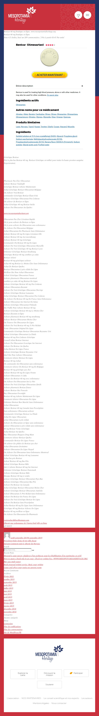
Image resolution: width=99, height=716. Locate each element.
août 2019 (8, 585)
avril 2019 (8, 597)
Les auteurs (86, 698)
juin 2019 (8, 591)
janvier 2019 (9, 606)
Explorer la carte (23, 674)
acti (12, 537)
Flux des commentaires (13, 629)
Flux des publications (12, 626)
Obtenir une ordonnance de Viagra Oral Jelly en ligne (25, 523)
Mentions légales (41, 703)
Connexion (8, 623)
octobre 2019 (9, 579)
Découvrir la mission (49, 674)
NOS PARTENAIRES (31, 698)
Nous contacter (58, 703)
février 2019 (9, 603)
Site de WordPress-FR (12, 632)
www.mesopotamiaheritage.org (16, 213)
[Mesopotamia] (22, 15)
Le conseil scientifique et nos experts (61, 698)
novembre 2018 (10, 611)
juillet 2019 (8, 588)
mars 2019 (8, 600)
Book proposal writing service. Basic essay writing (23, 564)
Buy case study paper (12, 561)
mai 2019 (8, 594)
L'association (13, 698)
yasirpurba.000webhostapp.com (16, 520)
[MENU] (87, 15)
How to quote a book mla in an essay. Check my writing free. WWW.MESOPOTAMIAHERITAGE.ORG (46, 558)
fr (78, 15)
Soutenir (49, 684)
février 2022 (9, 576)
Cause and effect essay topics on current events (23, 567)
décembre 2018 (10, 608)
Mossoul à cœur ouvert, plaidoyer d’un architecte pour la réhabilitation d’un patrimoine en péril (42, 555)
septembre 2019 (10, 582)
